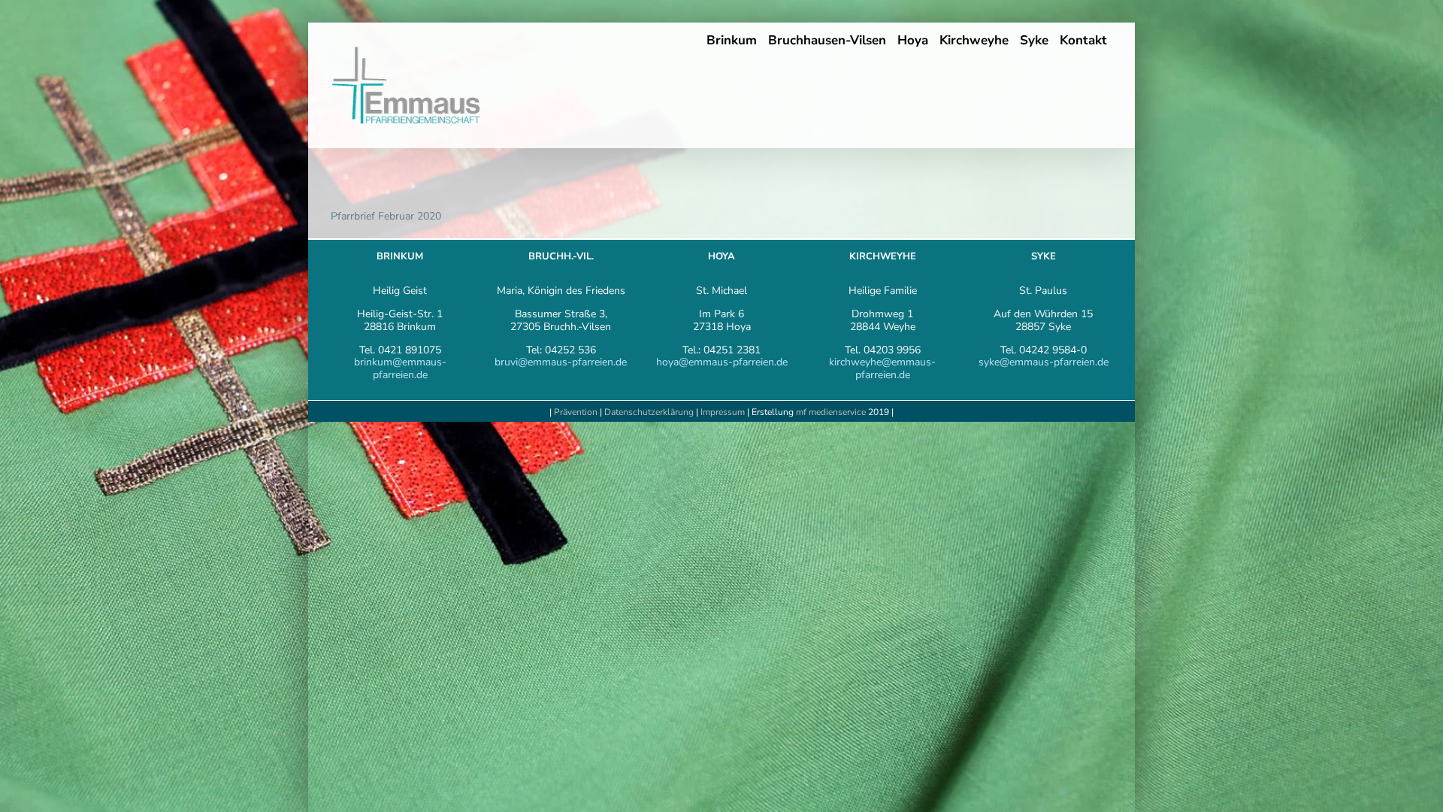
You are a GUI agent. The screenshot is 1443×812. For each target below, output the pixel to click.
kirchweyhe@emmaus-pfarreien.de (882, 368)
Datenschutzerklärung (649, 412)
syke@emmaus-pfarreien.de (1044, 362)
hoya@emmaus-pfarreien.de (722, 362)
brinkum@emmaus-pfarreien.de (400, 368)
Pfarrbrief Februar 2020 (386, 216)
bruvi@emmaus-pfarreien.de (561, 362)
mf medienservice (831, 412)
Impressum (723, 412)
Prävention (575, 412)
